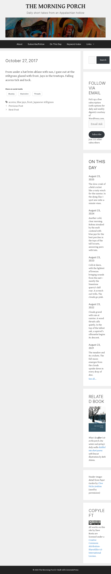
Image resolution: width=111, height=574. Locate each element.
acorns (12, 102)
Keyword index (74, 44)
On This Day (55, 44)
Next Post (14, 109)
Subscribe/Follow (36, 44)
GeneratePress (72, 570)
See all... (92, 379)
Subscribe (96, 134)
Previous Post (16, 106)
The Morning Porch (55, 6)
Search (103, 60)
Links (89, 44)
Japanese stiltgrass (43, 102)
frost (29, 102)
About (19, 44)
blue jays (21, 102)
